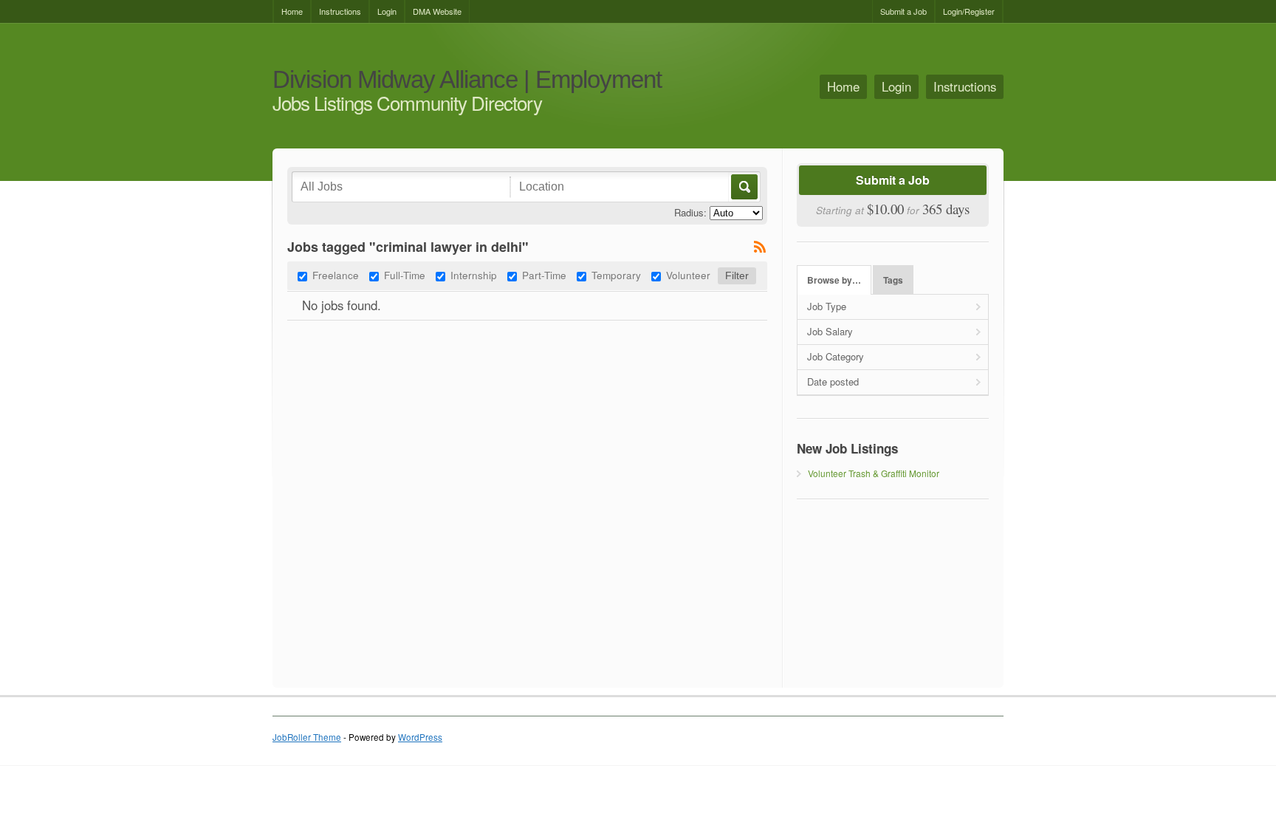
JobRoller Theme (306, 737)
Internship (473, 274)
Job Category (835, 356)
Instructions (340, 11)
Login (387, 11)
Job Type (826, 306)
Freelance (335, 274)
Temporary (616, 274)
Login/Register (969, 11)
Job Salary (830, 331)
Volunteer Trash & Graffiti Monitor (873, 473)
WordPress (420, 737)
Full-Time (404, 274)
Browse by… (834, 280)
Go (743, 187)
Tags (893, 280)
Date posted (833, 381)
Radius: (690, 212)
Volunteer (688, 274)
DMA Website (437, 11)
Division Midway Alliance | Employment (467, 80)
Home (292, 11)
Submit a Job (903, 11)
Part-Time (544, 274)
